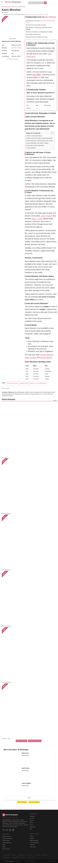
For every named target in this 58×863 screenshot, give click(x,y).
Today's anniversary (6, 836)
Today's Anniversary (22, 740)
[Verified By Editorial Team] (22, 9)
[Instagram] (10, 830)
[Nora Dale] (29, 429)
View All (29, 797)
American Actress (12, 383)
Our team (32, 838)
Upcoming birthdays (6, 842)
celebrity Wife (24, 383)
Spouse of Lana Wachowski (37, 383)
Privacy (40, 861)
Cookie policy (33, 846)
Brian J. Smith (37, 219)
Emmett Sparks (46, 357)
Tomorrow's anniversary (7, 838)
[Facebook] (3, 830)
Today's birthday (6, 840)
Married (13, 2)
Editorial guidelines (34, 840)
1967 (20, 47)
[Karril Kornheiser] (29, 485)
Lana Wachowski (45, 20)
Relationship (32, 826)
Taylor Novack (30, 357)
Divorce (31, 824)
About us (32, 836)
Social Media (31, 148)
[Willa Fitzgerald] (29, 542)
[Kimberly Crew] (29, 710)
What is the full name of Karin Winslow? (40, 138)
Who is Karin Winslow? (34, 136)
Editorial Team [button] (27, 14)
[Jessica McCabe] (29, 654)
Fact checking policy (34, 842)
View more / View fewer (13, 59)
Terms (45, 861)
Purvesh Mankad (46, 355)
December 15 (15, 47)
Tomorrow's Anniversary (35, 740)
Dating (31, 822)
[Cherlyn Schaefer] (29, 598)
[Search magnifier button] (45, 3)
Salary (3, 844)
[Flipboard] (13, 830)
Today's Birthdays (22, 802)
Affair (31, 828)
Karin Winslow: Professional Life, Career (40, 140)
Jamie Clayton (46, 216)
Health (3, 846)
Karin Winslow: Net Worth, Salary (37, 143)
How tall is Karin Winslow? (35, 145)
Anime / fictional (6, 848)
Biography (15, 6)
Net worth (32, 818)
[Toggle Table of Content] (51, 133)
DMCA (48, 861)
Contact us (32, 844)
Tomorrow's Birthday (34, 802)
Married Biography (6, 6)
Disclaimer (53, 861)
